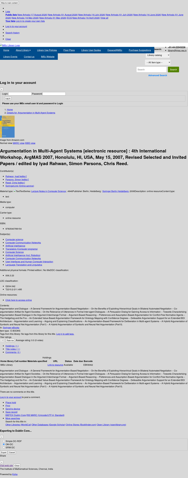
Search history (13, 32)
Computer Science (15, 252)
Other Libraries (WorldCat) (18, 424)
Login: (5, 93)
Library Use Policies (47, 50)
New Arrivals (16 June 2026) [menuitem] (147, 14)
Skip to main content (9, 3)
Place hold (11, 402)
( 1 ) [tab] (12, 345)
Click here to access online (19, 300)
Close (17, 465)
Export (3, 452)
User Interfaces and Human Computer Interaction (29, 261)
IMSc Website (48, 56)
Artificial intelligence (15, 245)
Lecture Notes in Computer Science (48, 191)
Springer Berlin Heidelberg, (115, 191)
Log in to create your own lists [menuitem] (30, 21)
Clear (8, 39)
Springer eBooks (11, 327)
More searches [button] (13, 418)
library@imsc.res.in (177, 50)
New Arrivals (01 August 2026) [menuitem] (63, 14)
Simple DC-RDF (14, 441)
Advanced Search (157, 75)
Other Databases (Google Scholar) (48, 424)
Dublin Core (20, 415)
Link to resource (55, 364)
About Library (23, 50)
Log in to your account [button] (10, 397)
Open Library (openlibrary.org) (111, 424)
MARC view (18, 143)
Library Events (10, 56)
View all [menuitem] (104, 17)
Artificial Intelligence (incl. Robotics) (23, 255)
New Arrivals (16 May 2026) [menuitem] (25, 17)
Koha (14, 474)
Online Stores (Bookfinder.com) (81, 424)
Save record (11, 412)
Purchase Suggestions (140, 50)
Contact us (29, 56)
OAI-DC (9, 444)
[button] (8, 11)
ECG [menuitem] (69, 17)
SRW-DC (10, 447)
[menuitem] (11, 14)
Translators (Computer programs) (22, 248)
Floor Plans (69, 50)
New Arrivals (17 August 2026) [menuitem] (32, 14)
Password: (37, 93)
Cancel (12, 452)
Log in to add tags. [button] (65, 333)
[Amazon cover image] (7, 136)
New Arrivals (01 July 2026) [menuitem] (119, 14)
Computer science (14, 239)
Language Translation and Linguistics (24, 264)
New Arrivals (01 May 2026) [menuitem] (52, 17)
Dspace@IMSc (114, 50)
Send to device (13, 408)
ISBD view (30, 143)
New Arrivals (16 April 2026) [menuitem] (86, 17)
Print (8, 405)
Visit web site (6, 465)
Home (6, 50)
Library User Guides (91, 50)
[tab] (13, 349)
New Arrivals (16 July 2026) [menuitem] (91, 14)
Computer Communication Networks (23, 242)
